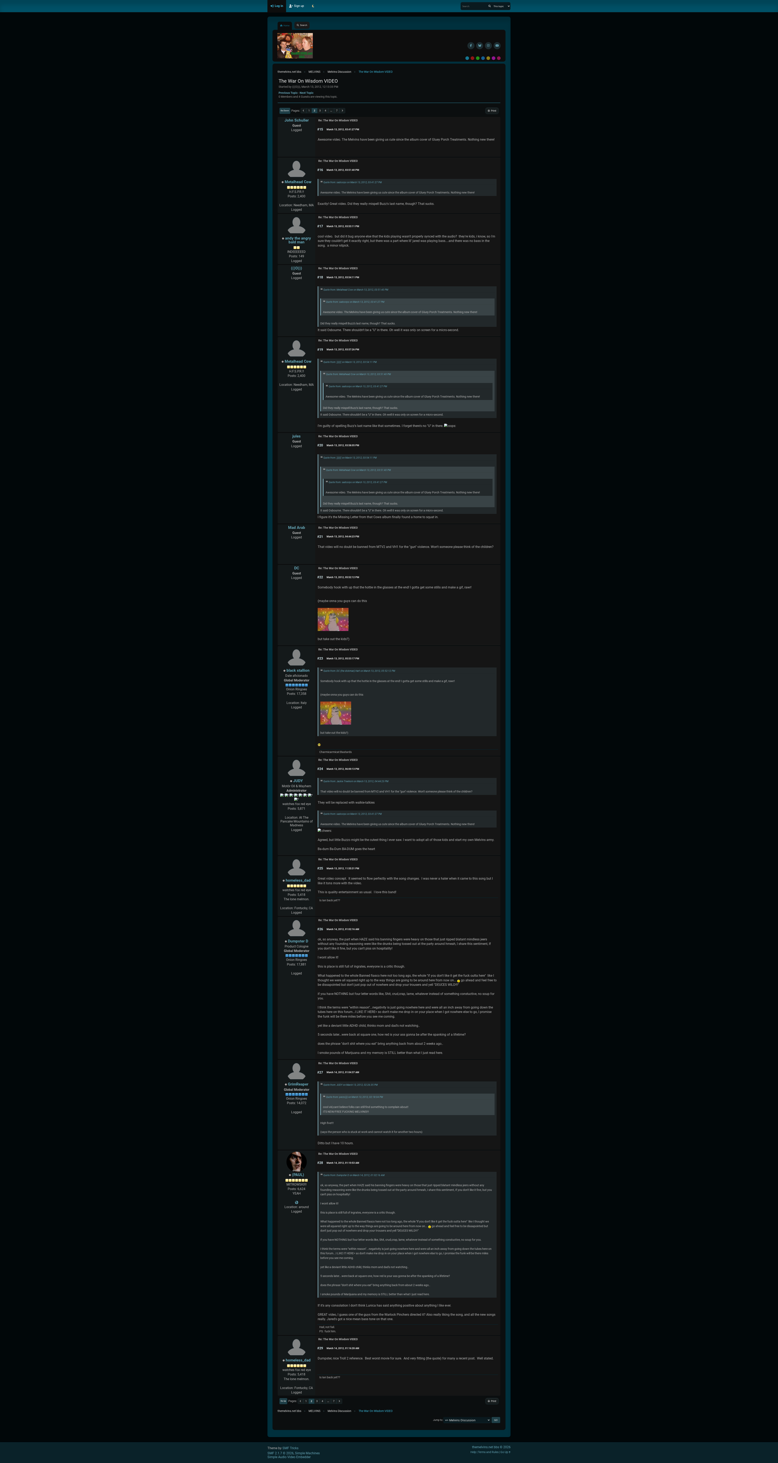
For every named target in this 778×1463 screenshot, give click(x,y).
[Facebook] (470, 45)
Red (472, 58)
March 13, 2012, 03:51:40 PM (343, 170)
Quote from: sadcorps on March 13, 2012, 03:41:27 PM (352, 182)
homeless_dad (298, 880)
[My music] (296, 1202)
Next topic (306, 92)
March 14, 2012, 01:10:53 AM (343, 1162)
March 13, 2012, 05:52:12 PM (343, 577)
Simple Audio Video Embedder (289, 1457)
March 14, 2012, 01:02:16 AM (343, 929)
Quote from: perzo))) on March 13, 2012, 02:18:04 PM (354, 1097)
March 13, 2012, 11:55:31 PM (343, 868)
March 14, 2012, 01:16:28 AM (343, 1348)
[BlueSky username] (479, 45)
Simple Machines (307, 1453)
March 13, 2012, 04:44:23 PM (343, 536)
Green (478, 58)
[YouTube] (497, 45)
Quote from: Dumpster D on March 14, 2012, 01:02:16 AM (354, 1175)
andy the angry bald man (298, 240)
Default (467, 58)
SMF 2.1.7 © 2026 (280, 1453)
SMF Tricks (290, 1448)
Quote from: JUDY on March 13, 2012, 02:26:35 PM (350, 1084)
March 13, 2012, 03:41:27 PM (343, 129)
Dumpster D (298, 941)
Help (473, 1452)
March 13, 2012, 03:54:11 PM (343, 277)
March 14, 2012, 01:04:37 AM (343, 1072)
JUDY (298, 781)
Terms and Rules (488, 1452)
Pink (499, 58)
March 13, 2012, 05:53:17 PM (343, 658)
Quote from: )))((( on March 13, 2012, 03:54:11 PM (350, 362)
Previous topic (288, 92)
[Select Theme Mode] (313, 6)
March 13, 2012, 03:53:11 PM (343, 226)
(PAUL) (298, 1174)
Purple (493, 58)
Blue (483, 58)
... (331, 110)
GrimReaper (298, 1084)
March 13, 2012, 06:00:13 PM (343, 769)
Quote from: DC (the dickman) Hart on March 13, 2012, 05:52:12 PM (359, 670)
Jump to (437, 1420)
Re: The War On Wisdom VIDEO (338, 120)
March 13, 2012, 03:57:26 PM (343, 349)
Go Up (283, 1401)
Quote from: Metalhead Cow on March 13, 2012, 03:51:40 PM (355, 289)
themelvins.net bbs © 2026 (491, 1447)
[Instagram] (488, 45)
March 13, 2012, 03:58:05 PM (343, 445)
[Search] (489, 6)
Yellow (488, 58)
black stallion (298, 670)
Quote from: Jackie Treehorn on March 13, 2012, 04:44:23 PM (355, 781)
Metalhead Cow (298, 182)
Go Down (285, 110)
